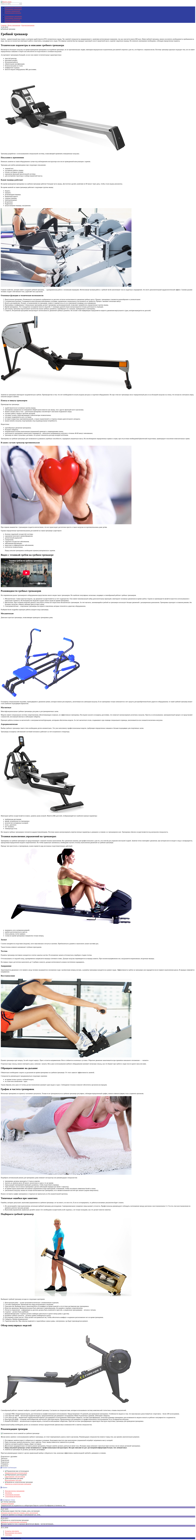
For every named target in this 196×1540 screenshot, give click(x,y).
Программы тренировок (13, 9)
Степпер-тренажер (7, 1503)
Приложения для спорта (13, 1533)
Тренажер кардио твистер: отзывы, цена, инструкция (19, 1513)
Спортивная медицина (13, 1496)
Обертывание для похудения (15, 1476)
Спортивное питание (12, 1494)
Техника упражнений (12, 11)
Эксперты (8, 1493)
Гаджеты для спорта (12, 1531)
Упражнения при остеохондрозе (16, 1473)
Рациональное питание (13, 13)
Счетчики (8, 1535)
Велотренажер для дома (13, 1480)
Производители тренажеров (14, 1491)
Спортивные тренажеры (13, 7)
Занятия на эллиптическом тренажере (18, 1484)
